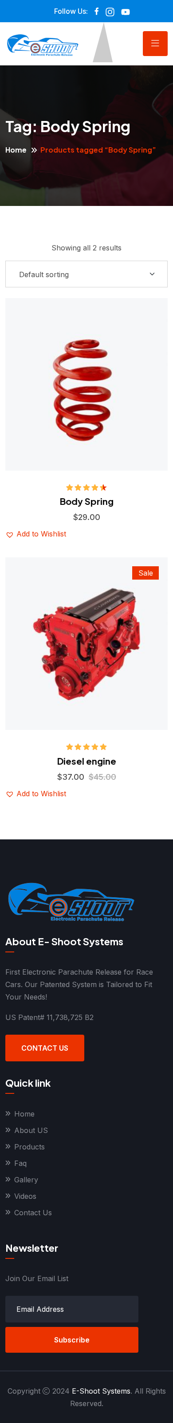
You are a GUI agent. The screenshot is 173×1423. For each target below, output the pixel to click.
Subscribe (72, 1339)
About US (31, 1130)
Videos (25, 1196)
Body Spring (87, 501)
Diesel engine (86, 760)
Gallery (26, 1179)
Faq (20, 1163)
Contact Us (44, 1048)
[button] (113, 365)
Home (16, 149)
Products (29, 1146)
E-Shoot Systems (101, 1391)
